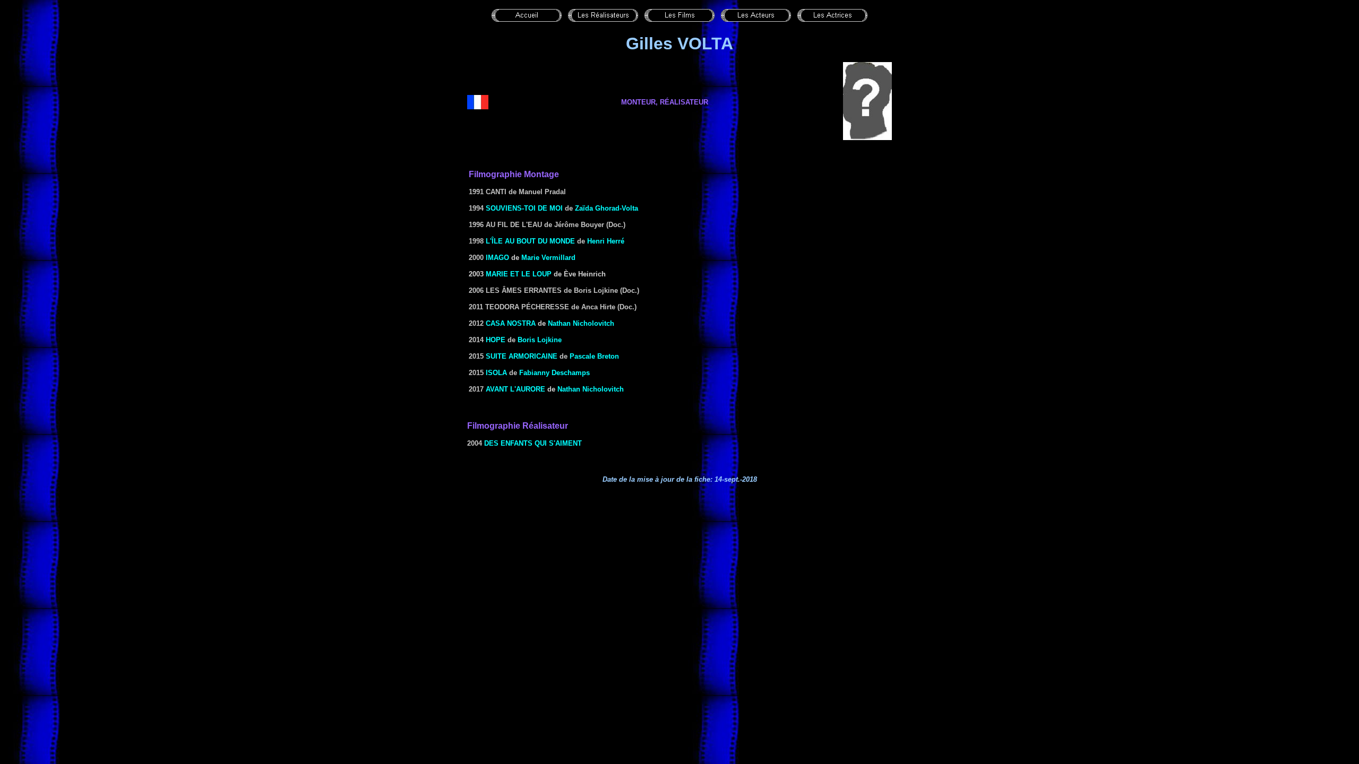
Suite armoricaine (521, 356)
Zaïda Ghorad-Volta (606, 208)
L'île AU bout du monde (530, 241)
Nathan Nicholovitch (581, 323)
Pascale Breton (594, 356)
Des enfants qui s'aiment (533, 443)
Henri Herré (605, 241)
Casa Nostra (511, 323)
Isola (496, 373)
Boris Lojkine (540, 340)
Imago (497, 258)
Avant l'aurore (515, 389)
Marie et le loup (519, 274)
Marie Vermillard (548, 258)
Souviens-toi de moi (524, 208)
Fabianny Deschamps (554, 373)
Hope (495, 340)
